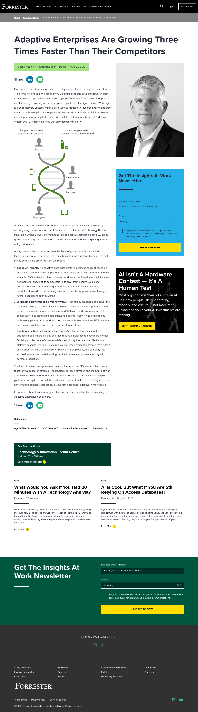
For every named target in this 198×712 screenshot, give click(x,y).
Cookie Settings (58, 699)
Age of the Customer (25, 428)
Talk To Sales (187, 6)
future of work (103, 371)
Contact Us (150, 667)
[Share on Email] (39, 79)
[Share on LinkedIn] (29, 79)
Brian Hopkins (26, 67)
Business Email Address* (130, 201)
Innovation (98, 428)
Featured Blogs (31, 17)
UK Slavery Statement (112, 676)
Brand (61, 676)
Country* (122, 216)
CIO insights (49, 428)
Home (17, 17)
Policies (105, 672)
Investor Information (24, 672)
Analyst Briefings (22, 667)
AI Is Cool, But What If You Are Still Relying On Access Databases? (137, 490)
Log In (171, 6)
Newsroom (63, 667)
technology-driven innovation (68, 371)
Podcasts (149, 672)
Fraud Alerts (20, 676)
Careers (62, 672)
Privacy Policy (38, 699)
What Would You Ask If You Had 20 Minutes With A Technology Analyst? (52, 490)
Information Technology (74, 428)
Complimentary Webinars (114, 667)
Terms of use (20, 699)
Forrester (18, 498)
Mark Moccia (107, 498)
